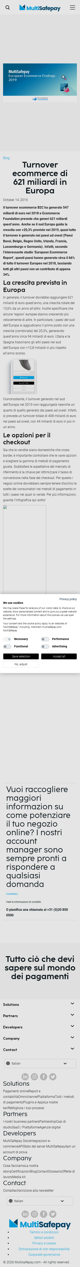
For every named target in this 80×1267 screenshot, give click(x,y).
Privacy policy (68, 599)
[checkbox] (7, 639)
